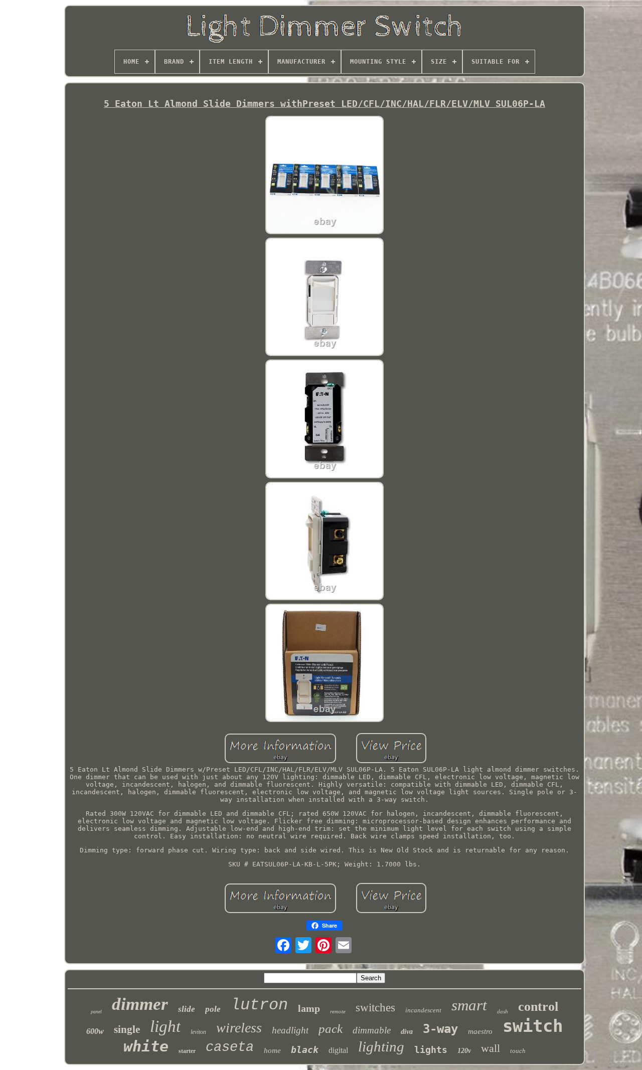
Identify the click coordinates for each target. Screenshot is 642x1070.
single (127, 1029)
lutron (259, 1005)
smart (469, 1005)
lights (430, 1049)
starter (187, 1050)
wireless (239, 1027)
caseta (230, 1047)
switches (375, 1007)
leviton (198, 1031)
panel (96, 1011)
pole (213, 1009)
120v (464, 1050)
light (165, 1026)
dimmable (372, 1030)
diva (407, 1031)
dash (502, 1011)
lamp (309, 1008)
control (538, 1006)
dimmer (140, 1004)
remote (338, 1011)
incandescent (423, 1010)
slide (186, 1009)
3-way (440, 1029)
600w (95, 1031)
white (146, 1046)
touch (518, 1050)
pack (330, 1028)
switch (533, 1026)
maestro (480, 1031)
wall (490, 1048)
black (304, 1049)
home (272, 1050)
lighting (381, 1046)
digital (338, 1050)
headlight (290, 1030)
